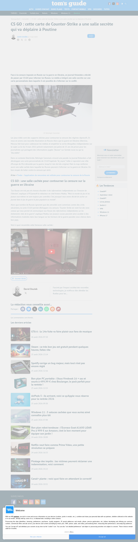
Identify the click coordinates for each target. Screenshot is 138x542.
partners (16, 516)
